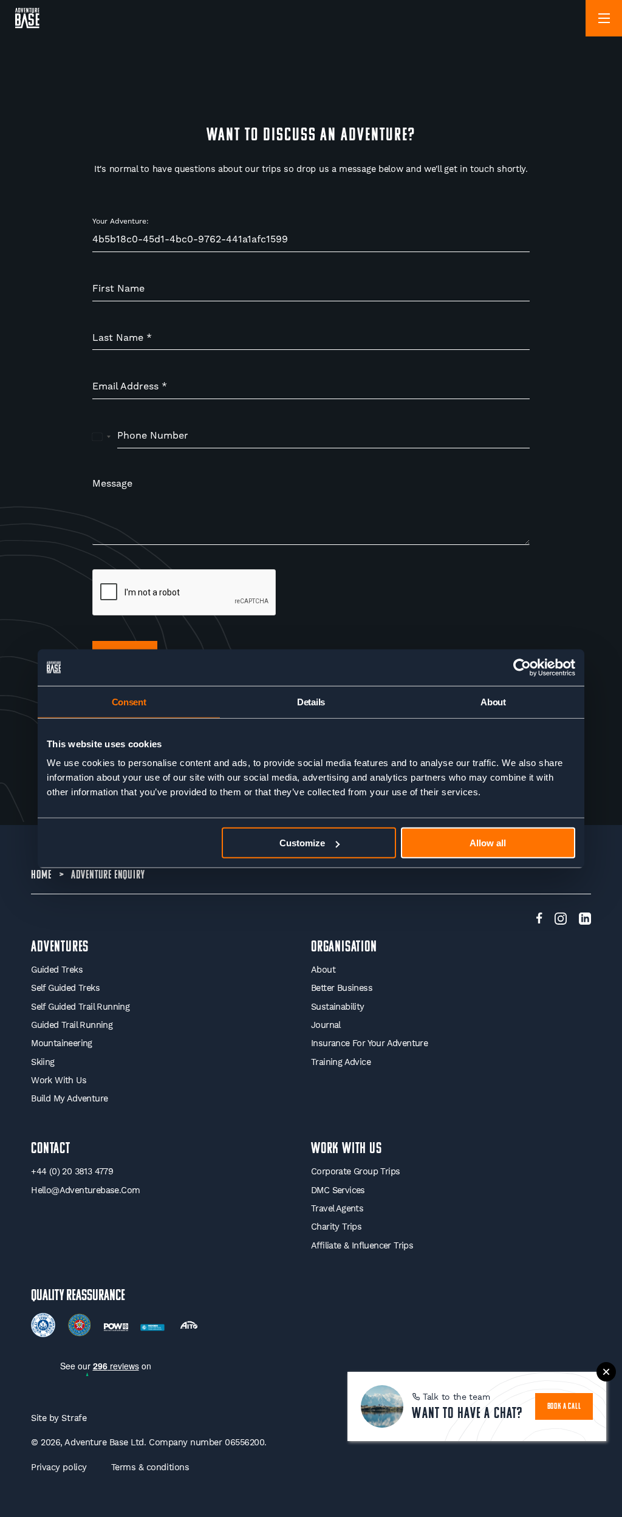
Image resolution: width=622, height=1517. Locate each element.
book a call (564, 1406)
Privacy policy (58, 1467)
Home (41, 875)
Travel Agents (337, 1209)
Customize (302, 843)
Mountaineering (61, 1043)
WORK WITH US (346, 1149)
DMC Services (338, 1190)
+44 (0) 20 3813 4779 (72, 1171)
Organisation (344, 947)
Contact (50, 1149)
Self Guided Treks (65, 988)
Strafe (73, 1418)
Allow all (488, 843)
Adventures (60, 947)
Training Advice (341, 1062)
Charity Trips (336, 1227)
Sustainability (337, 1007)
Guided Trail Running (71, 1025)
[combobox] (101, 436)
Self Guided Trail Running (80, 1007)
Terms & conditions (150, 1467)
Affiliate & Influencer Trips (362, 1246)
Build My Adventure (69, 1099)
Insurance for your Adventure (369, 1043)
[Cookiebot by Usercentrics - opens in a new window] (522, 667)
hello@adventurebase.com (85, 1190)
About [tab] (493, 701)
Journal (326, 1025)
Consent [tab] (129, 701)
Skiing (42, 1062)
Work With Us (58, 1080)
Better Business (341, 988)
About (323, 970)
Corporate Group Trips (355, 1171)
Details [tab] (311, 701)
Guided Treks (57, 970)
